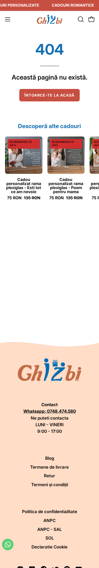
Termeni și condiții (49, 484)
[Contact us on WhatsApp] (7, 544)
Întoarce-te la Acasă (49, 95)
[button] (80, 19)
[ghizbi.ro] (49, 19)
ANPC (49, 520)
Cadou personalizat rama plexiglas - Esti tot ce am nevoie (23, 186)
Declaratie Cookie (49, 546)
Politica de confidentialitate (49, 511)
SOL (49, 538)
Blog (49, 458)
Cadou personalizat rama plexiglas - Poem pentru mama (65, 186)
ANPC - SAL (49, 529)
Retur (49, 475)
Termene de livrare (49, 467)
